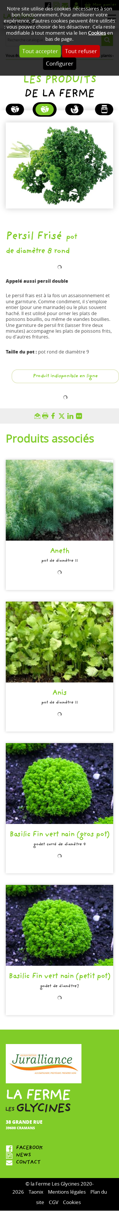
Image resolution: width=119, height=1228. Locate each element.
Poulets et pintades (74, 109)
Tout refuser (81, 51)
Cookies (97, 33)
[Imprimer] (46, 416)
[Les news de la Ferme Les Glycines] (59, 1155)
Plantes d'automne (15, 109)
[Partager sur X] (63, 416)
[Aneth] (59, 500)
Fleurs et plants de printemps (45, 109)
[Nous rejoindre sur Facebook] (59, 1148)
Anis (59, 693)
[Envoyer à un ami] (38, 416)
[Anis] (59, 642)
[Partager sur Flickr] (80, 416)
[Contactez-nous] (59, 1162)
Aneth (59, 551)
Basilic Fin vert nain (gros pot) (59, 835)
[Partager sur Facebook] (54, 416)
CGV (53, 1202)
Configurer (59, 63)
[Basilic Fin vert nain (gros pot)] (59, 783)
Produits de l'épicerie (104, 109)
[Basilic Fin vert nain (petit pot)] (59, 925)
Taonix (36, 1192)
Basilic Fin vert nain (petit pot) (59, 977)
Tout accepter (40, 51)
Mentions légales (67, 1192)
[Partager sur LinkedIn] (71, 416)
